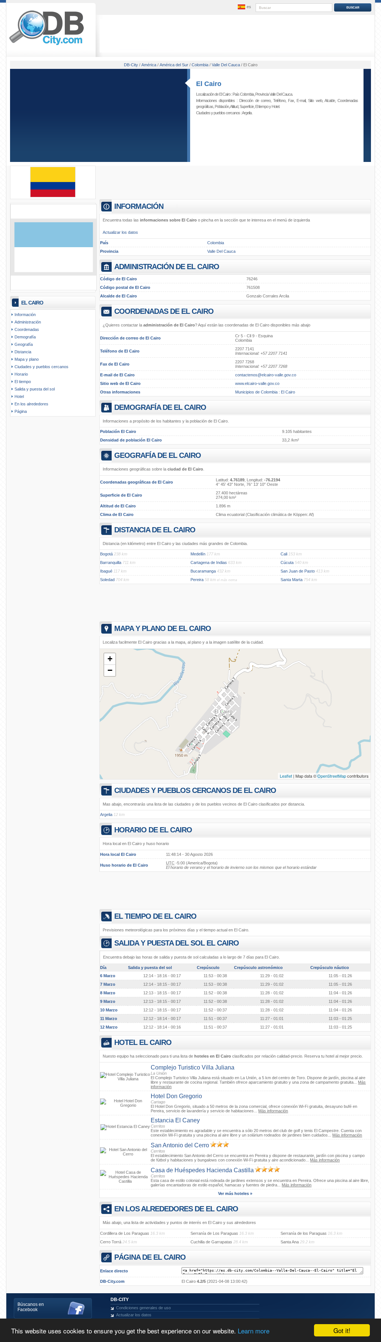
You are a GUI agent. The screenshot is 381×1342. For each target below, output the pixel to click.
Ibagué (106, 571)
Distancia (23, 352)
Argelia (247, 113)
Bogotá (106, 554)
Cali (284, 554)
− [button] (110, 670)
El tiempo (261, 106)
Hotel (275, 106)
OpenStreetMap (331, 776)
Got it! (341, 1330)
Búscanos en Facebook (30, 1307)
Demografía (25, 337)
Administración (28, 322)
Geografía (24, 344)
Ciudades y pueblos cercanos (41, 366)
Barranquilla (110, 562)
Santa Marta (291, 579)
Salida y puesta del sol (35, 389)
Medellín (197, 554)
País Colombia (243, 94)
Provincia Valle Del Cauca (273, 94)
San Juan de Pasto (298, 571)
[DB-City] (46, 45)
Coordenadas (27, 329)
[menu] (243, 7)
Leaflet (286, 776)
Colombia (215, 242)
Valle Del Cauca (221, 251)
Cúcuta (287, 562)
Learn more (253, 1330)
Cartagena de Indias (208, 562)
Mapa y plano (27, 359)
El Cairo (208, 83)
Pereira (197, 579)
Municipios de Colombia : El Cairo (265, 392)
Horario (21, 374)
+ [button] (110, 658)
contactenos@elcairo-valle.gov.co (265, 375)
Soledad (107, 579)
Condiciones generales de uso (143, 1308)
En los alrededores (31, 404)
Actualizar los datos (120, 232)
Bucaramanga (203, 571)
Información (25, 314)
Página (21, 411)
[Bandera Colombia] (53, 196)
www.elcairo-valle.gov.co (257, 383)
